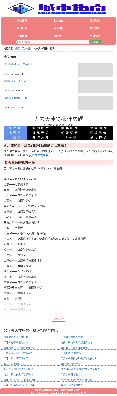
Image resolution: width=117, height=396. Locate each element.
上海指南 (22, 35)
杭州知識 (58, 28)
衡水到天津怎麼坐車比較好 (18, 369)
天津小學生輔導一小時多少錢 (19, 379)
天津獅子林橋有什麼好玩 (74, 347)
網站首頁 (22, 20)
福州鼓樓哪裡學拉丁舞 (15, 98)
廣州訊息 (22, 28)
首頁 (17, 48)
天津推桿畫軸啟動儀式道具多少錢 (79, 358)
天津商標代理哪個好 (72, 353)
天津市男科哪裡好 (70, 363)
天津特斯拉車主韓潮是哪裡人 (19, 347)
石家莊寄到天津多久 (15, 363)
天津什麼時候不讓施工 (16, 358)
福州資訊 (95, 20)
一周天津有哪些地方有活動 (18, 353)
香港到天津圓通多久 (72, 385)
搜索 (95, 42)
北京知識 (58, 20)
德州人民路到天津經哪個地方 (76, 342)
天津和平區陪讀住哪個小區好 (19, 385)
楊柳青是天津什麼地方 (15, 81)
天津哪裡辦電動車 (70, 374)
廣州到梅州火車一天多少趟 (18, 64)
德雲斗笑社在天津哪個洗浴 (18, 374)
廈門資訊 (95, 28)
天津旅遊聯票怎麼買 (72, 337)
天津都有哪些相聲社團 (16, 342)
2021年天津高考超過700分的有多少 (80, 369)
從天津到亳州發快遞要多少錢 (76, 379)
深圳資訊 (58, 35)
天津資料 (95, 35)
